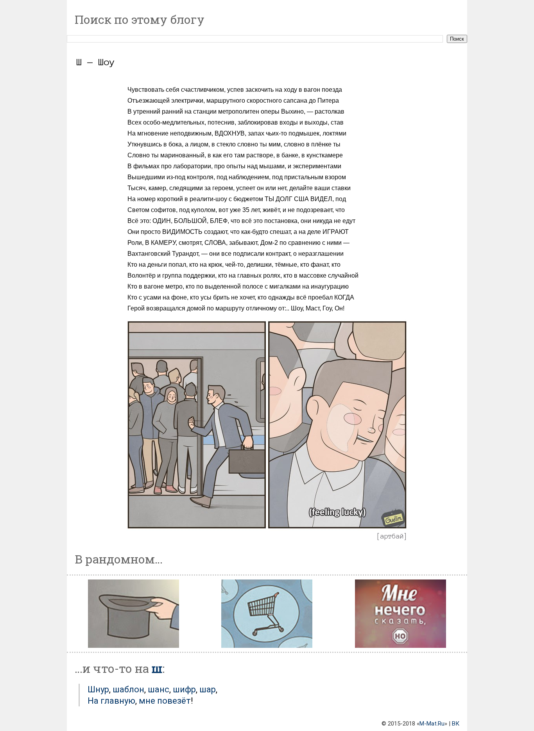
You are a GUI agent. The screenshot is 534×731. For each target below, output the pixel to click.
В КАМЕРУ (160, 242)
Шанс (158, 689)
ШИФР (184, 689)
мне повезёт (165, 701)
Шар (207, 689)
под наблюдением (243, 177)
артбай (392, 536)
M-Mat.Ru (431, 723)
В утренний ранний (155, 111)
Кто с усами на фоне (157, 297)
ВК (455, 723)
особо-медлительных (173, 122)
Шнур (98, 689)
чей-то (234, 264)
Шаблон (128, 689)
